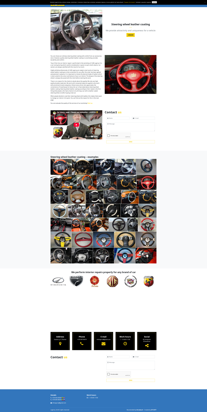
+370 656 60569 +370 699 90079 (57, 399)
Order (130, 35)
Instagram (147, 339)
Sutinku (154, 2)
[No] (205, 2)
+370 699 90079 (82, 339)
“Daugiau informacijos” (129, 2)
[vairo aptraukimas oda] (61, 167)
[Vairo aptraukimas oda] (146, 167)
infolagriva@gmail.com (103, 339)
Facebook (147, 341)
